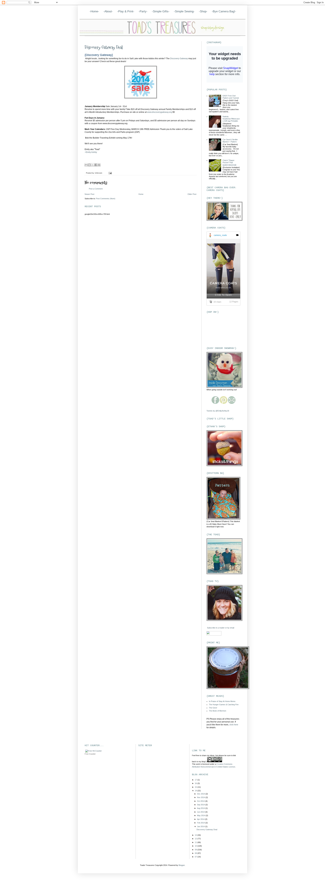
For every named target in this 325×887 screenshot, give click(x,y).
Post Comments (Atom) (105, 199)
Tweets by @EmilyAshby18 (218, 411)
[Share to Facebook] (96, 165)
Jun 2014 (201, 812)
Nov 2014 (201, 797)
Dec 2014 (201, 794)
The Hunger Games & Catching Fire (224, 705)
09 (196, 850)
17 (196, 780)
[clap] (211, 301)
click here (233, 724)
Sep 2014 (201, 805)
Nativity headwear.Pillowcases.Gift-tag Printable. (231, 119)
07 (196, 857)
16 (196, 783)
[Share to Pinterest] (99, 165)
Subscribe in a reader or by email (220, 628)
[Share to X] (92, 165)
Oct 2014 (201, 801)
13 (196, 835)
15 (196, 787)
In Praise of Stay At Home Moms (222, 701)
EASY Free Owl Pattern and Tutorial (231, 97)
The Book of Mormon (217, 711)
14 (196, 791)
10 (196, 846)
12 (196, 839)
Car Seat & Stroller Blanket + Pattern (230, 141)
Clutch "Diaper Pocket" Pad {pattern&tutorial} (229, 162)
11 (196, 842)
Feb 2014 (201, 823)
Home (140, 194)
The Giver (213, 708)
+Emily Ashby (91, 152)
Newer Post (89, 194)
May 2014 (201, 815)
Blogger (182, 865)
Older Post (192, 194)
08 (196, 853)
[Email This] (86, 165)
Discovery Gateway (179, 58)
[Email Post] (110, 173)
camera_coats (220, 235)
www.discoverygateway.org (159, 112)
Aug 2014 (201, 808)
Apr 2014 (201, 819)
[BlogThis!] (89, 165)
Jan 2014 (201, 826)
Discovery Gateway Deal (104, 47)
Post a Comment (96, 189)
